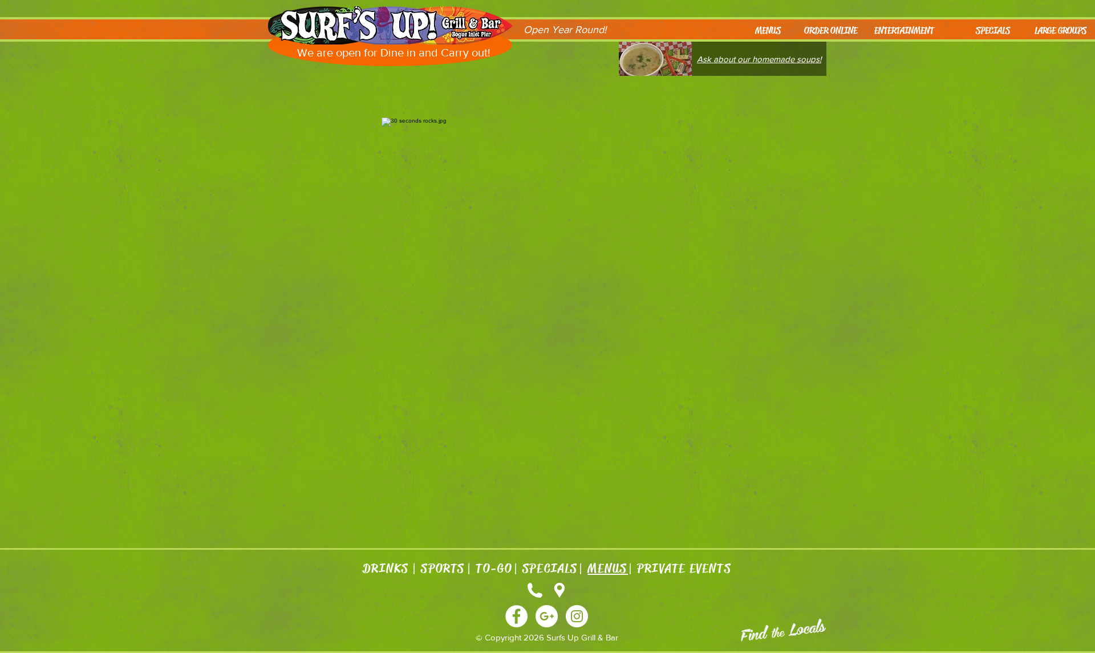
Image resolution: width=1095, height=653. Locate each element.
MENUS (607, 568)
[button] (1057, 31)
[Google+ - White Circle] (547, 616)
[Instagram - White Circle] (577, 616)
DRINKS (387, 568)
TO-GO (494, 568)
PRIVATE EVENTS (684, 568)
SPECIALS (549, 568)
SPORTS (443, 568)
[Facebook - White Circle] (516, 616)
